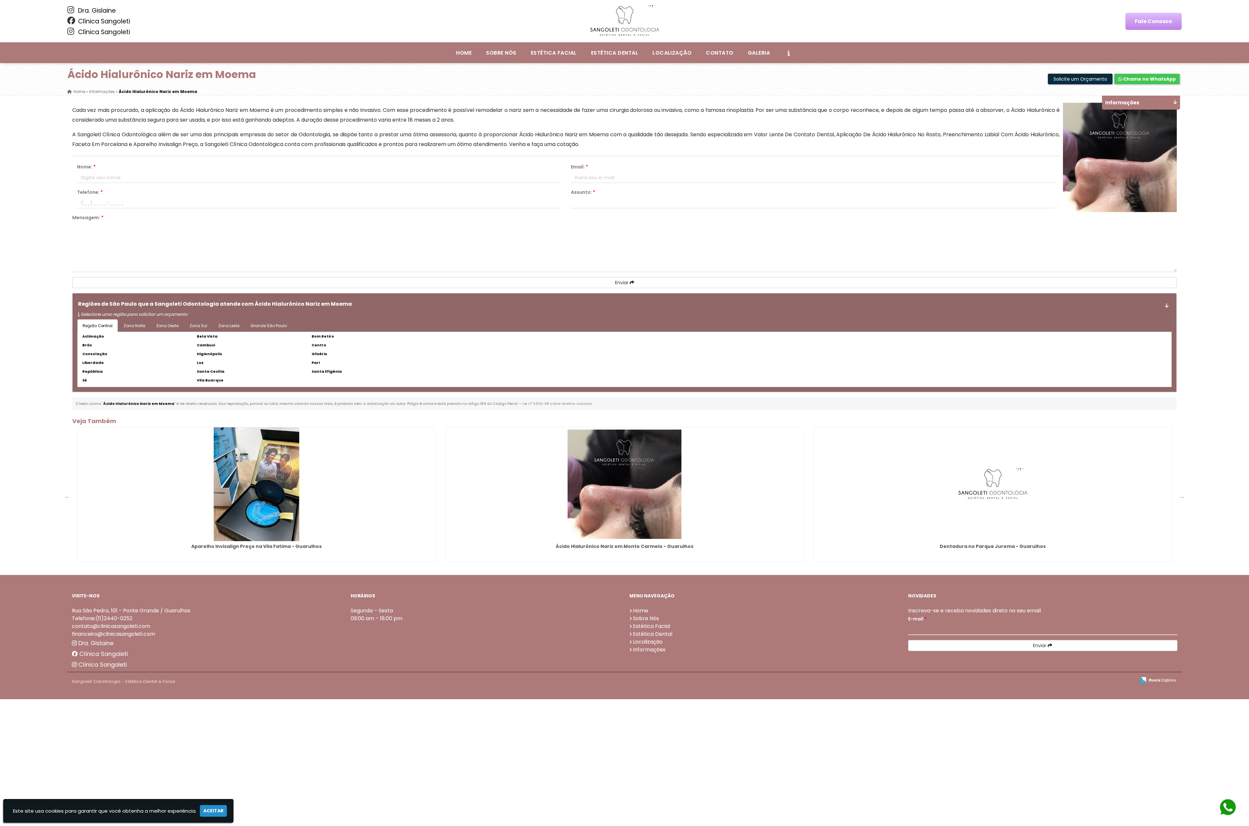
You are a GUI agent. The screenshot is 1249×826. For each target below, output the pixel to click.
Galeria (759, 53)
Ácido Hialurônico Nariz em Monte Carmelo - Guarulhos (624, 546)
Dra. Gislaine (96, 10)
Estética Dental (614, 53)
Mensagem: (87, 217)
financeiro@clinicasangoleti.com (113, 634)
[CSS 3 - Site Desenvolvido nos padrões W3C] (1105, 680)
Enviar (622, 282)
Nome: (86, 167)
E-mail (917, 619)
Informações (649, 649)
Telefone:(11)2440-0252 (102, 618)
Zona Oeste (167, 325)
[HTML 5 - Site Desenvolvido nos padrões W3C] (1083, 680)
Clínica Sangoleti (103, 21)
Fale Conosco (1153, 21)
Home (464, 53)
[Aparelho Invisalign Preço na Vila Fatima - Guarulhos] (256, 484)
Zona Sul (198, 325)
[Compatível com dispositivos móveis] (1128, 680)
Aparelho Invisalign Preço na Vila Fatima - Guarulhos (256, 546)
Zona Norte (134, 325)
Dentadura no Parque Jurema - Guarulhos (993, 546)
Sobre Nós (501, 53)
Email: (579, 167)
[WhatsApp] (1230, 807)
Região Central (98, 325)
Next (1181, 496)
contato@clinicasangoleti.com (111, 626)
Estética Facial (554, 53)
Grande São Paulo (268, 325)
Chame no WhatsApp (1149, 79)
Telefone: (90, 192)
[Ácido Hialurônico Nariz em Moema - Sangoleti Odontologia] (624, 21)
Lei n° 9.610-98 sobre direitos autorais (557, 403)
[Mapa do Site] (1065, 680)
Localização (672, 53)
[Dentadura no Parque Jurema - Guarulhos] (993, 484)
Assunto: (583, 192)
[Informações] (788, 53)
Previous (67, 496)
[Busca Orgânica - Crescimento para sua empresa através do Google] (1158, 679)
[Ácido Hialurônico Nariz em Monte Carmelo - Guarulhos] (624, 484)
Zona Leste (228, 325)
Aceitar (213, 810)
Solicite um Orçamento (1080, 79)
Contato (719, 53)
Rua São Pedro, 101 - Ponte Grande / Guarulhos (131, 610)
